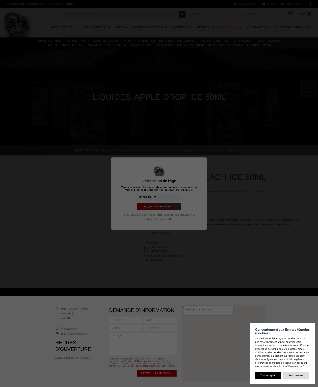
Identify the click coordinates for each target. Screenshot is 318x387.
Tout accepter (268, 375)
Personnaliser (296, 375)
